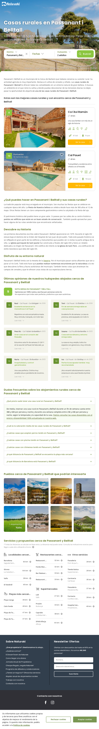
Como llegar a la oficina (16, 658)
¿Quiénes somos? (13, 651)
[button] (57, 127)
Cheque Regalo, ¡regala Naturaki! (20, 665)
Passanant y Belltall (88, 68)
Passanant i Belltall (47, 200)
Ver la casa (80, 142)
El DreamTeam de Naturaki (17, 654)
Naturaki (28, 68)
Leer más (17, 320)
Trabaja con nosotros (15, 680)
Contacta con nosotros (15, 683)
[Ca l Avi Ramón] (34, 127)
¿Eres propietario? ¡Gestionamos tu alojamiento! (25, 647)
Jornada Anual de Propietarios (19, 662)
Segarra (46, 260)
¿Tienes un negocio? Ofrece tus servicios (23, 672)
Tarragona (54, 68)
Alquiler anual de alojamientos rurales (22, 676)
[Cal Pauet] (34, 171)
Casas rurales (41, 68)
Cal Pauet (23, 303)
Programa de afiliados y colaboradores (22, 669)
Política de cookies (21, 725)
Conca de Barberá (69, 68)
